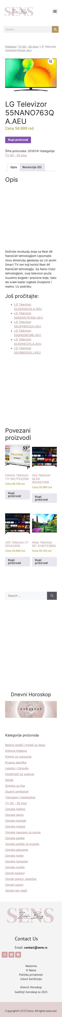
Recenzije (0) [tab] (32, 167)
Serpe (9, 780)
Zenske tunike (15, 867)
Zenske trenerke (16, 861)
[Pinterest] (11, 955)
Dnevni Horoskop (31, 987)
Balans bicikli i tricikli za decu (25, 745)
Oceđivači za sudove (19, 774)
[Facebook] (18, 955)
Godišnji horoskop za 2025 (31, 992)
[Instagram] (5, 955)
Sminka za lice (15, 785)
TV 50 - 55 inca (28, 46)
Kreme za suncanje (18, 756)
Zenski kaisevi (15, 873)
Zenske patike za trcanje (22, 844)
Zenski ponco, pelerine (20, 879)
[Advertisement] (31, 217)
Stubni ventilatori (17, 791)
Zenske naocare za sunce (23, 832)
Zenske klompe (15, 820)
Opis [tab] (13, 167)
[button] (55, 11)
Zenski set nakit (16, 890)
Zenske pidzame (16, 850)
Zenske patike (15, 838)
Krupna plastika (16, 762)
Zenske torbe (14, 855)
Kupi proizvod (18, 139)
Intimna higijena (16, 751)
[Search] (52, 596)
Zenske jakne (14, 815)
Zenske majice (15, 826)
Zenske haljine (15, 809)
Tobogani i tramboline (20, 797)
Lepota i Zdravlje (16, 768)
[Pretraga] (55, 29)
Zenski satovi (14, 884)
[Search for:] (26, 596)
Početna (10, 46)
